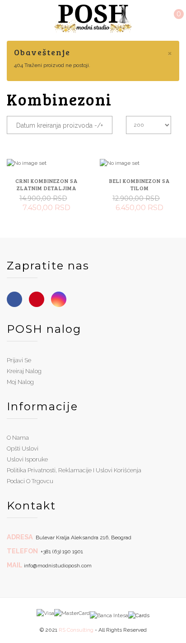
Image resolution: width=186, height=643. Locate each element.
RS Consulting (76, 630)
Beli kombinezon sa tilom (139, 184)
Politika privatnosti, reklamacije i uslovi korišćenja (74, 470)
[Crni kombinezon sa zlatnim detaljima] (46, 163)
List (172, 141)
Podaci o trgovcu (30, 481)
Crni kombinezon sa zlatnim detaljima (46, 184)
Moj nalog (20, 382)
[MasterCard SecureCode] (72, 612)
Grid (157, 141)
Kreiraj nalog (24, 371)
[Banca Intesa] (109, 612)
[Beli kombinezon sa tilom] (139, 163)
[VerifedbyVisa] (45, 612)
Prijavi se (19, 360)
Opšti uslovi (22, 448)
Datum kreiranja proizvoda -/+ (59, 125)
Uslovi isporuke (27, 459)
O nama (18, 437)
